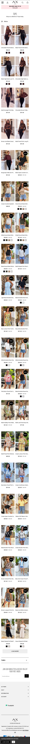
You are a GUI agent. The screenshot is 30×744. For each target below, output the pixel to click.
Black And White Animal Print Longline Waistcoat (22, 610)
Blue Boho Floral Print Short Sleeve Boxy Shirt (8, 485)
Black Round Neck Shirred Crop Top (8, 266)
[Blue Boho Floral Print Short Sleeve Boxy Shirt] (8, 473)
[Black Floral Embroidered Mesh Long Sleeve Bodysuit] (22, 35)
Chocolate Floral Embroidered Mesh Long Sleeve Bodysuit (8, 47)
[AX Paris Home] (15, 2)
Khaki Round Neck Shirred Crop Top (22, 235)
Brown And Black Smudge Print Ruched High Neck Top (8, 141)
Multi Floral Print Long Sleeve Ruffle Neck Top (22, 141)
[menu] (2, 3)
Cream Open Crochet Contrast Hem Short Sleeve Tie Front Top (8, 516)
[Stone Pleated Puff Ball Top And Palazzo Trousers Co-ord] (22, 629)
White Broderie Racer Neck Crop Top (22, 360)
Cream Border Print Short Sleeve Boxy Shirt (22, 547)
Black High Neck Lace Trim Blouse (8, 79)
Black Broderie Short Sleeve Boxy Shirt (22, 297)
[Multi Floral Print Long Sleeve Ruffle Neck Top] (22, 129)
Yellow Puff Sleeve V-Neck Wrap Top (22, 516)
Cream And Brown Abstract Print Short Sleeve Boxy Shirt (22, 485)
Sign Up (27, 676)
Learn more (5, 742)
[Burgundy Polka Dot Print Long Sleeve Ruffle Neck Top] (8, 160)
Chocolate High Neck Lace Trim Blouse (22, 79)
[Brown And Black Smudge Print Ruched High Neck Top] (8, 129)
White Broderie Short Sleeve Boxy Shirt (8, 360)
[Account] (7, 2)
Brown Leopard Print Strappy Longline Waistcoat (8, 610)
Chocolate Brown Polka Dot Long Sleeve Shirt (22, 110)
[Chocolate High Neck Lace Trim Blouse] (22, 66)
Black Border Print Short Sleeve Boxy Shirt (8, 547)
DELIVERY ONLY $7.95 (15, 7)
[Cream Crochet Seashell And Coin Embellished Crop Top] (8, 191)
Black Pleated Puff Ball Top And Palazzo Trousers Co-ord (8, 641)
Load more (15, 651)
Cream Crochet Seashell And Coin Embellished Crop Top (8, 204)
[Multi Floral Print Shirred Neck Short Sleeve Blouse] (8, 441)
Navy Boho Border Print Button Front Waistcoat (22, 329)
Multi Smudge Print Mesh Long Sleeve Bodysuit (8, 110)
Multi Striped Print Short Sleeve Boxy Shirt (22, 266)
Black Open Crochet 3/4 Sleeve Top (22, 172)
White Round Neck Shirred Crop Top (8, 235)
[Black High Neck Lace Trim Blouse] (8, 66)
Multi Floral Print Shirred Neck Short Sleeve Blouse (8, 454)
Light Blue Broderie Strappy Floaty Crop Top (8, 297)
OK (13, 742)
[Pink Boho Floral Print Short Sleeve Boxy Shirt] (8, 379)
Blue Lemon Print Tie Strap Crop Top (8, 329)
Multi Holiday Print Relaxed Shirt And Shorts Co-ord (8, 422)
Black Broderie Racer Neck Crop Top (22, 391)
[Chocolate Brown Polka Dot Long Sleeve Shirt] (22, 98)
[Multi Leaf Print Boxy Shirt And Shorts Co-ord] (22, 410)
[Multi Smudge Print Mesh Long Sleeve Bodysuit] (8, 98)
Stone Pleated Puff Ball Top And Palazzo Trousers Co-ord (22, 641)
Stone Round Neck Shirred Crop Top (22, 204)
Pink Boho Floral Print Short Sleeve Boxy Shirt (8, 391)
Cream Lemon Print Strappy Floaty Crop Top (22, 454)
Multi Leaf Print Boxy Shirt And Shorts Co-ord (22, 422)
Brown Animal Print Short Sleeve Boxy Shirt (8, 579)
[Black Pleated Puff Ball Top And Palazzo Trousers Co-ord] (8, 629)
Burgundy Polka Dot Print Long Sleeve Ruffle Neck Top (8, 172)
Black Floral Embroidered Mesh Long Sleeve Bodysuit (22, 47)
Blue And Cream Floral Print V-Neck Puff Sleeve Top (22, 579)
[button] (15, 660)
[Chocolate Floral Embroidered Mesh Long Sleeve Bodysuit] (8, 35)
